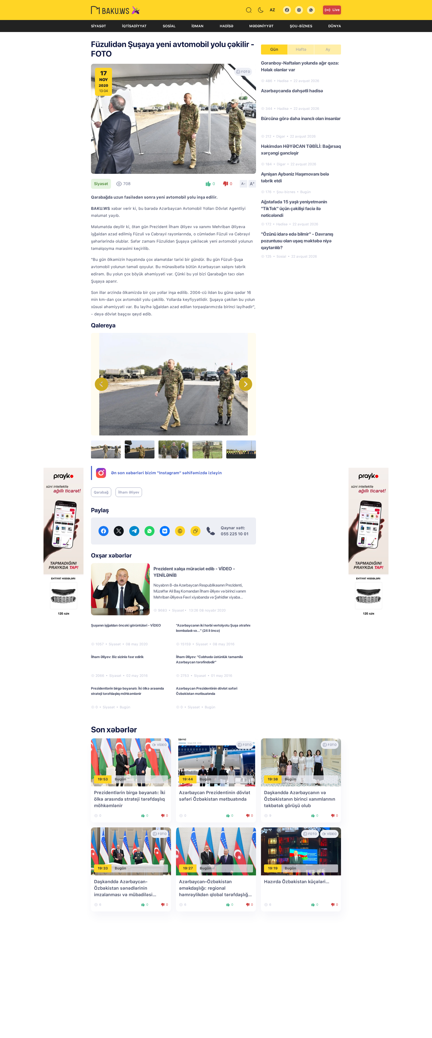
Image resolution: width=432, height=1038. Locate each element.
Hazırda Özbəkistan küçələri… (297, 881)
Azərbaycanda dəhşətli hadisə (292, 90)
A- (243, 184)
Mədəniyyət (261, 26)
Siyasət (98, 26)
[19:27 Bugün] (216, 851)
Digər (280, 136)
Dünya (334, 26)
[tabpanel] (301, 159)
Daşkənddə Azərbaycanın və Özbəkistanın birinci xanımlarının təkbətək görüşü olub (299, 799)
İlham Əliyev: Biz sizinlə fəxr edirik (117, 657)
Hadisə (226, 26)
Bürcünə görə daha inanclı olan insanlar (301, 118)
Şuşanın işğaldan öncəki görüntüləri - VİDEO (126, 625)
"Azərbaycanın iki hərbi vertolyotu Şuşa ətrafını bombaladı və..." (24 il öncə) (213, 628)
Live (336, 10)
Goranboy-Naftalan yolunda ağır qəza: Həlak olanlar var (300, 66)
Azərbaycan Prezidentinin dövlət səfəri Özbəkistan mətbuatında (206, 691)
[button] (246, 384)
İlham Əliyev (128, 492)
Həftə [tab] (301, 49)
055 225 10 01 (234, 534)
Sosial (169, 26)
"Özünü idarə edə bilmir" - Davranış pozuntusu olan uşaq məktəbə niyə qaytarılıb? (297, 240)
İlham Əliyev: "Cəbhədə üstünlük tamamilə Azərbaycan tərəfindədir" (209, 659)
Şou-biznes (301, 26)
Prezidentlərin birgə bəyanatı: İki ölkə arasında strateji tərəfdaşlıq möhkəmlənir (127, 691)
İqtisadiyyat (134, 26)
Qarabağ (101, 492)
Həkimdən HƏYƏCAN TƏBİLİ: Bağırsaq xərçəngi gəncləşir (301, 150)
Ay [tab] (328, 49)
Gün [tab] (274, 49)
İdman (198, 26)
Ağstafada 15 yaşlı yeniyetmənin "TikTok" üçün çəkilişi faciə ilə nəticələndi (294, 208)
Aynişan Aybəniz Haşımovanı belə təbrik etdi (295, 177)
